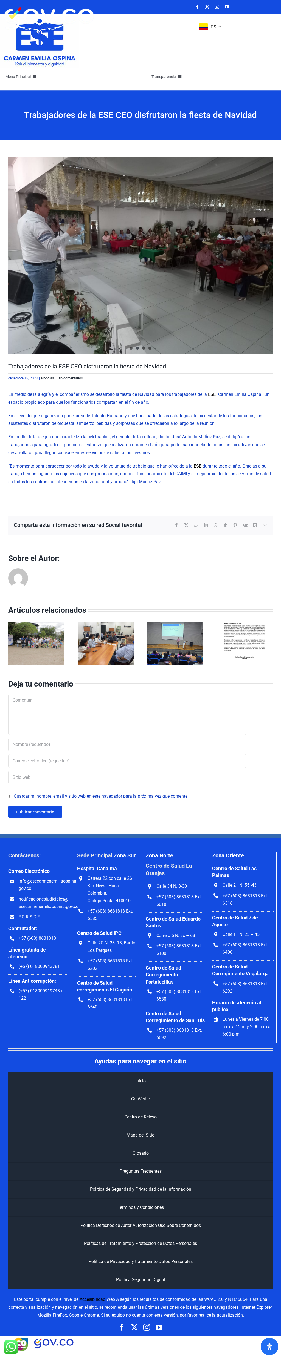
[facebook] (197, 7)
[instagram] (217, 7)
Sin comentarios (70, 378)
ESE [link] (212, 394)
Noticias (47, 378)
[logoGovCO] (49, 4)
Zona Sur (125, 855)
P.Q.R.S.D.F (29, 916)
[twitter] (207, 7)
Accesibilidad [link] (92, 1299)
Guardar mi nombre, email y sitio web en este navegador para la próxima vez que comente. (101, 796)
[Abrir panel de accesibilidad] (269, 1346)
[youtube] (227, 7)
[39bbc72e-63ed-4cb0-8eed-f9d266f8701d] (140, 255)
